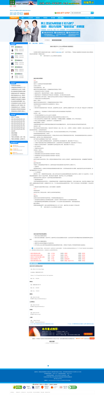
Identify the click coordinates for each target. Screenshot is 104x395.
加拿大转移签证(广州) (35, 258)
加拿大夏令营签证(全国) (36, 260)
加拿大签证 (58, 52)
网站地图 (42, 392)
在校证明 (13, 131)
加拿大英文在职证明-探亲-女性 (18, 119)
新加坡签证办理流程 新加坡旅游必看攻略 (19, 109)
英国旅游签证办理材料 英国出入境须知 (19, 111)
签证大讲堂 (60, 17)
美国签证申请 (47, 392)
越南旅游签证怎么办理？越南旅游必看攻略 (19, 97)
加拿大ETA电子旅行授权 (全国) (38, 257)
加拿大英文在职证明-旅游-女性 (18, 127)
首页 (23, 17)
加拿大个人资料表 (15, 117)
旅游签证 (38, 17)
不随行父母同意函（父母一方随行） (19, 136)
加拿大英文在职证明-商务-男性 (18, 125)
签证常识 (41, 43)
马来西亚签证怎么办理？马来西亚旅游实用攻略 (19, 89)
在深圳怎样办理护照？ (16, 85)
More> (26, 82)
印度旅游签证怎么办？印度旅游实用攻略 (19, 107)
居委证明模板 (14, 133)
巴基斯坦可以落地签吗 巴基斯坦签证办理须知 (19, 99)
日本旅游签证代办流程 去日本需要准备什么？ (19, 103)
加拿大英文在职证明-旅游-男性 (18, 129)
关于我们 (87, 17)
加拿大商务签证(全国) (35, 253)
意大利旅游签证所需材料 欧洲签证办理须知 (19, 91)
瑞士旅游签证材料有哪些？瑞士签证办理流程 (19, 101)
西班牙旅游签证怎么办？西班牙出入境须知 (19, 95)
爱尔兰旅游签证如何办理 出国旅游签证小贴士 (44, 323)
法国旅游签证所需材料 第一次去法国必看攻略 (19, 87)
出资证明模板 (14, 135)
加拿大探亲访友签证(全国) (36, 255)
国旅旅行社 (18, 392)
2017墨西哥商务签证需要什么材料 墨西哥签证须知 (83, 323)
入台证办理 (30, 17)
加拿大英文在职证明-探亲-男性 (18, 121)
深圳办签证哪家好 (36, 392)
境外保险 (53, 17)
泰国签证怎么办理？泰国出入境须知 (19, 105)
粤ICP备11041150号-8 (58, 378)
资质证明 (92, 17)
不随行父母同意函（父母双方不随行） (19, 138)
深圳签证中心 (23, 392)
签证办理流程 (29, 392)
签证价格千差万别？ (57, 40)
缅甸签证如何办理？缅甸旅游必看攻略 (19, 93)
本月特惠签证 (47, 40)
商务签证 (45, 17)
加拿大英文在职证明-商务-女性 (18, 123)
